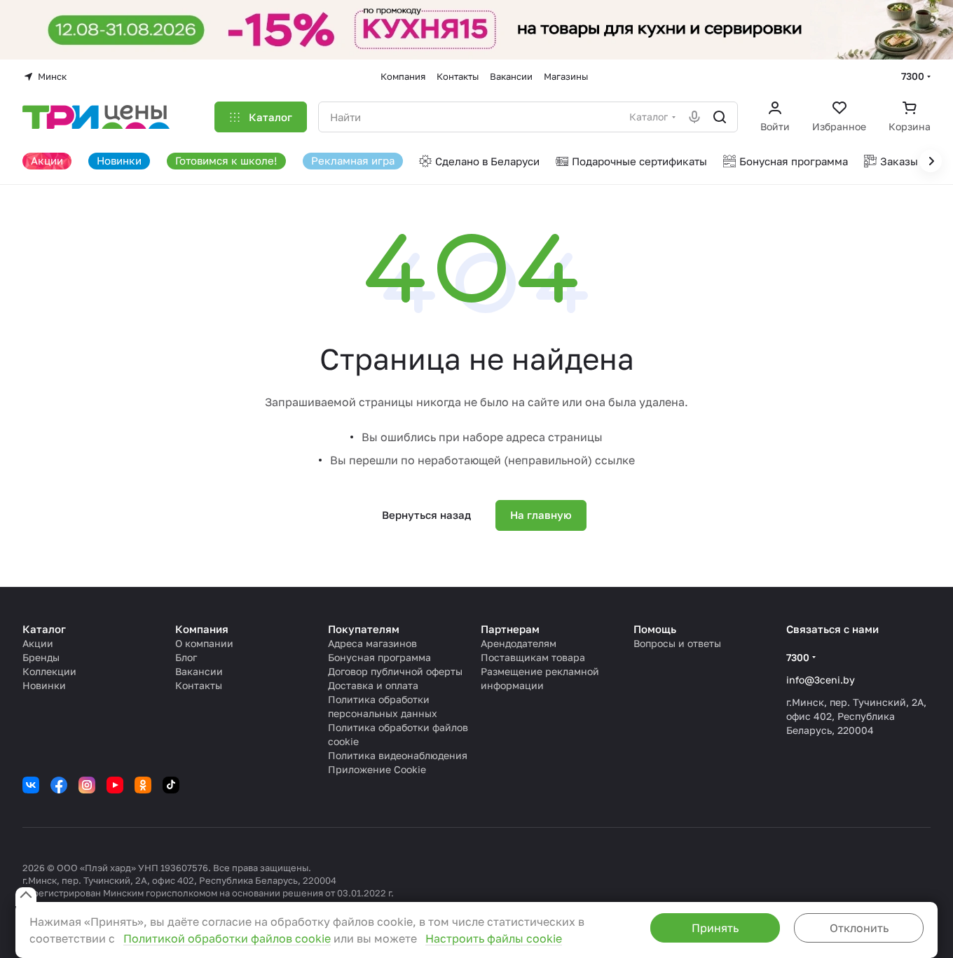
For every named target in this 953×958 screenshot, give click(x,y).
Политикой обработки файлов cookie (227, 938)
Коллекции (49, 671)
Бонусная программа (379, 657)
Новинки (44, 685)
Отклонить (859, 928)
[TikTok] (171, 785)
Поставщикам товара (533, 657)
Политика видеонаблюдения (397, 755)
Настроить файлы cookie (493, 938)
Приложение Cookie (377, 769)
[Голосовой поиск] (694, 117)
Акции (37, 643)
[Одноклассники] (143, 785)
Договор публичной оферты (395, 671)
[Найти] (719, 117)
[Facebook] (58, 785)
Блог (186, 657)
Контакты (198, 685)
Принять (715, 928)
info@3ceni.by (820, 680)
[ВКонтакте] (30, 785)
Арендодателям (518, 643)
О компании (204, 643)
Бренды (41, 657)
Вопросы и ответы (677, 643)
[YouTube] (115, 785)
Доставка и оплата (373, 685)
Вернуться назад (426, 514)
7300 (912, 76)
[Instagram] (86, 785)
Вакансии (199, 671)
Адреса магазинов (372, 643)
